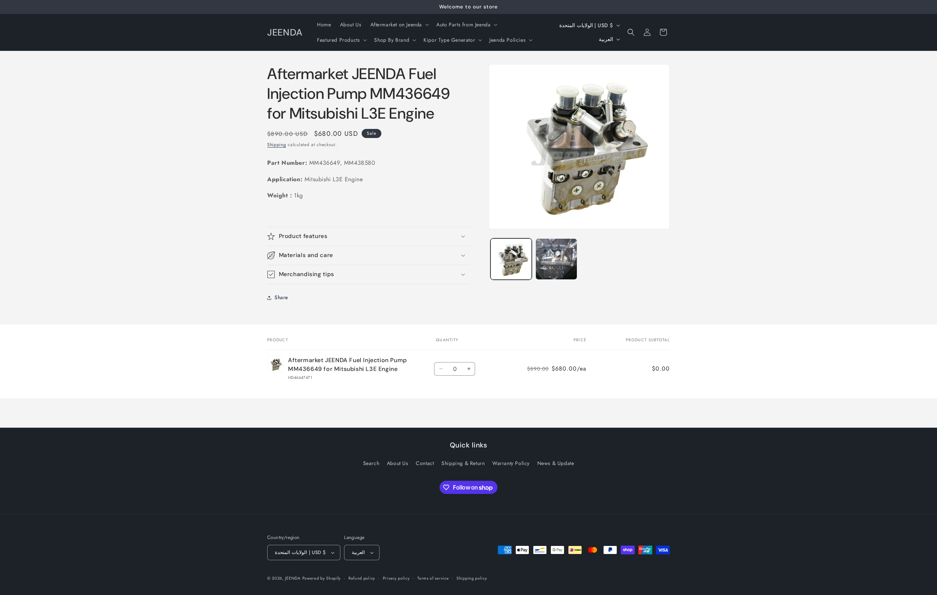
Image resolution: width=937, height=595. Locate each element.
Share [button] (281, 297)
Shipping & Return (463, 463)
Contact (425, 463)
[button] (399, 24)
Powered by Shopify (321, 578)
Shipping (276, 144)
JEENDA (292, 578)
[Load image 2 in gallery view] (556, 259)
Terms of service (433, 578)
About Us (397, 463)
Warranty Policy (511, 463)
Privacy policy (396, 578)
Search (371, 463)
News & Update (555, 463)
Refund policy (361, 578)
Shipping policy (471, 578)
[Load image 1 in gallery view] (511, 259)
